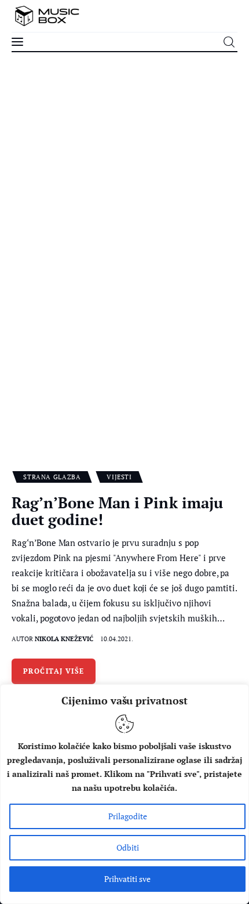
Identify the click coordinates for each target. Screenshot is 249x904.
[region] (124, 794)
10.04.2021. (116, 639)
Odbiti (127, 847)
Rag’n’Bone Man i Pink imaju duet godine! (117, 511)
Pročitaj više (54, 671)
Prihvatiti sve (127, 878)
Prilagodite (127, 816)
